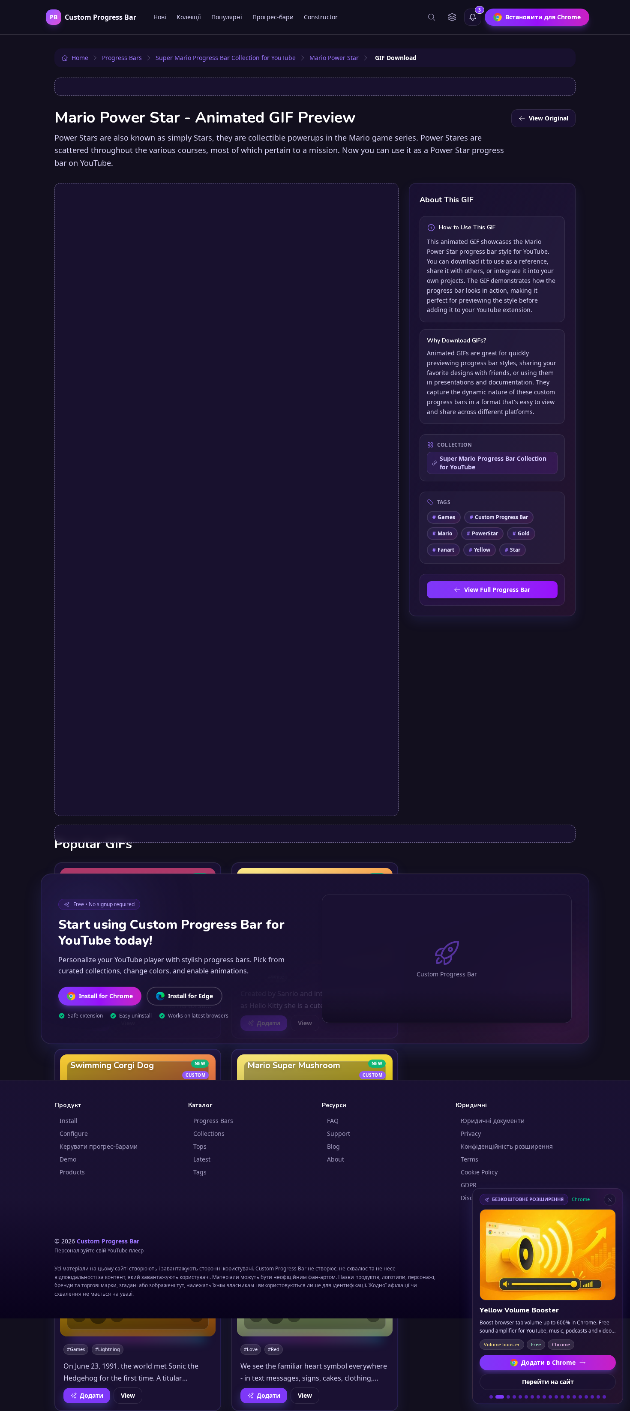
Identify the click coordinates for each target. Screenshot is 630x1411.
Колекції (189, 17)
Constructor (321, 17)
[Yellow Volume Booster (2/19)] (499, 1397)
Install (69, 1121)
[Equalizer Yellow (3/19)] (508, 1397)
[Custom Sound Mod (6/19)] (526, 1397)
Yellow (479, 549)
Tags (200, 1172)
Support (338, 1133)
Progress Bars (213, 1121)
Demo (68, 1159)
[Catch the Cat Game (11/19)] (556, 1397)
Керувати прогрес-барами (99, 1146)
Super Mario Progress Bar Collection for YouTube (493, 462)
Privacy (471, 1133)
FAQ (333, 1121)
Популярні (226, 17)
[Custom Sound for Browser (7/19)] (532, 1397)
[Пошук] (431, 17)
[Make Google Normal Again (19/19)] (604, 1397)
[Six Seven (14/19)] (574, 1397)
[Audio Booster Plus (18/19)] (598, 1397)
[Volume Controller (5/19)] (520, 1397)
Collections (209, 1133)
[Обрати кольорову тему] (452, 17)
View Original (548, 118)
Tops (200, 1146)
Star (512, 549)
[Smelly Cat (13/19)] (568, 1397)
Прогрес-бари (273, 17)
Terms (469, 1159)
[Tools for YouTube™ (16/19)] (586, 1397)
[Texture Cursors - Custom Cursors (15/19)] (580, 1397)
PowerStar (482, 533)
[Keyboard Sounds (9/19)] (544, 1397)
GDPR (469, 1185)
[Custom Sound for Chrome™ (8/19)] (538, 1397)
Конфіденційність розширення (507, 1146)
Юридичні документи (493, 1121)
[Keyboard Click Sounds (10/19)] (550, 1397)
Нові (159, 17)
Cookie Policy (479, 1172)
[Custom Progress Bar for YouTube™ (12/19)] (562, 1397)
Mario (442, 533)
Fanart (443, 549)
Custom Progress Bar (499, 517)
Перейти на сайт (548, 1382)
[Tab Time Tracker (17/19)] (592, 1397)
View (128, 1395)
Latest (201, 1159)
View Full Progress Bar (497, 589)
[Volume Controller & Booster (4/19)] (514, 1397)
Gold (521, 533)
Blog (333, 1146)
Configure (74, 1133)
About (335, 1159)
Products (72, 1172)
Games (443, 517)
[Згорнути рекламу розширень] (610, 1200)
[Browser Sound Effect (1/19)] (491, 1397)
